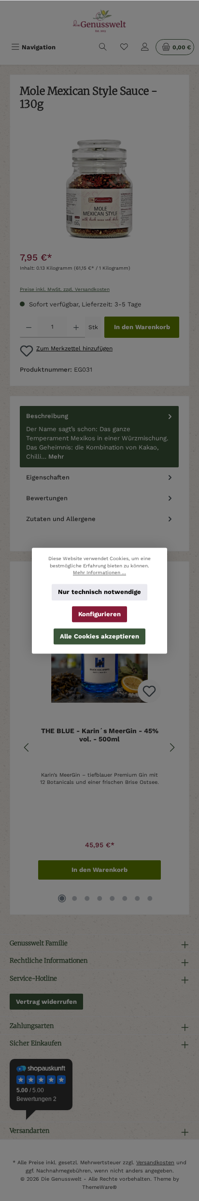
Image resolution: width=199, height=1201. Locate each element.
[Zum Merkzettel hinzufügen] (149, 691)
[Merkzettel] (124, 47)
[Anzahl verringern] (29, 327)
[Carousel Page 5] (112, 898)
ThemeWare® (99, 1187)
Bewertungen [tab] (47, 498)
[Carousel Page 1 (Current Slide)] (61, 898)
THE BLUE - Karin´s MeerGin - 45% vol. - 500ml (99, 735)
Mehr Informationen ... (99, 572)
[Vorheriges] (27, 747)
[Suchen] (103, 47)
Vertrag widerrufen (46, 1001)
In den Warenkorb (142, 327)
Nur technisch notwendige (99, 591)
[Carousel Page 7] (137, 898)
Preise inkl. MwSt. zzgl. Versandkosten (65, 289)
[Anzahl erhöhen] (76, 327)
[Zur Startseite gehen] (99, 20)
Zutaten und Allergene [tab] (61, 518)
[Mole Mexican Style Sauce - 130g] (99, 190)
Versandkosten (155, 1162)
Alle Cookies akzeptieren (99, 635)
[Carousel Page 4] (99, 898)
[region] (99, 190)
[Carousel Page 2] (74, 898)
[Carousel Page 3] (87, 898)
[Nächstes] (172, 747)
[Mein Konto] (145, 47)
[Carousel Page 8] (149, 898)
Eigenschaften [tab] (48, 477)
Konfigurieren (99, 614)
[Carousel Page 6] (124, 898)
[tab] (99, 436)
